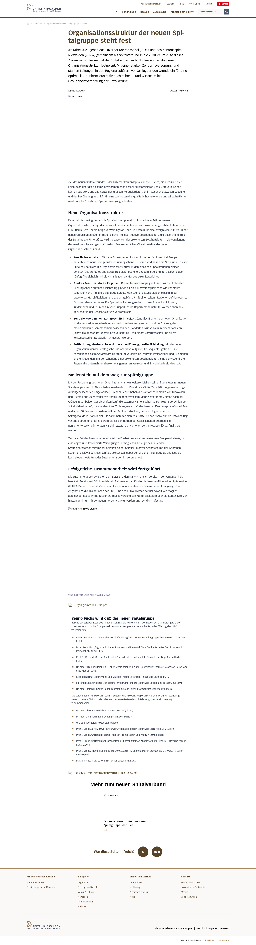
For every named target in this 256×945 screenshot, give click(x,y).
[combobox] (211, 11)
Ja (143, 851)
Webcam (82, 906)
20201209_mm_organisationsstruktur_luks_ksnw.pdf (106, 773)
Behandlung (129, 12)
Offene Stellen (194, 4)
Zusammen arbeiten (139, 892)
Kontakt (209, 4)
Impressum (224, 940)
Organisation (84, 882)
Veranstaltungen (189, 897)
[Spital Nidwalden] (43, 925)
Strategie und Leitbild (88, 887)
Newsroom (38, 24)
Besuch (144, 12)
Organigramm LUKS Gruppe (91, 605)
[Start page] (116, 11)
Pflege (132, 897)
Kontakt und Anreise (190, 882)
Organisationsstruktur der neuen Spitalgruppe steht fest (67, 24)
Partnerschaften (85, 901)
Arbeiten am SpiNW (182, 12)
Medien (184, 892)
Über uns (170, 4)
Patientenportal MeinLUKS (151, 4)
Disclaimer (210, 940)
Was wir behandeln (36, 882)
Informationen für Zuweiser (194, 887)
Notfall (224, 4)
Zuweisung (159, 12)
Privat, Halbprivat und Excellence (42, 887)
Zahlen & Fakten (86, 892)
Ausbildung (135, 887)
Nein (157, 851)
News (181, 4)
